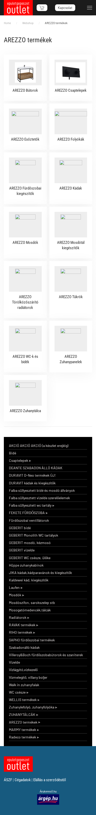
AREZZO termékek (23, 722)
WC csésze (17, 692)
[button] (89, 7)
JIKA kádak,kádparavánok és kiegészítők (40, 572)
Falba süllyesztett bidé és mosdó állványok (42, 490)
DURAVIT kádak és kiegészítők (32, 483)
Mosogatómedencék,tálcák (30, 610)
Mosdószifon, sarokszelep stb (32, 602)
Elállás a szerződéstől (49, 780)
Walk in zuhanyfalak (24, 685)
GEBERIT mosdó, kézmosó (30, 542)
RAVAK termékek (22, 625)
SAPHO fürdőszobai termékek (32, 640)
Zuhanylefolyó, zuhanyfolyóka (31, 707)
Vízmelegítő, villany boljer (28, 677)
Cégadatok (23, 780)
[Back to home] (18, 7)
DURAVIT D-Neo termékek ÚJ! (32, 475)
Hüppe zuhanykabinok (26, 565)
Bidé (12, 453)
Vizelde (14, 662)
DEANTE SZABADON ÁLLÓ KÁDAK (35, 468)
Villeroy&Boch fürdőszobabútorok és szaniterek (46, 655)
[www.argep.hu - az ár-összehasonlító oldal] (48, 799)
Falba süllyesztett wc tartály (30, 505)
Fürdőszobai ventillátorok (29, 520)
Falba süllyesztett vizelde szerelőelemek (39, 498)
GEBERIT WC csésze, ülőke (29, 558)
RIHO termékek (20, 632)
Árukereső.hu (48, 791)
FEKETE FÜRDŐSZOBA (27, 512)
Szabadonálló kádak (24, 647)
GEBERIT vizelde (22, 550)
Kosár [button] (42, 7)
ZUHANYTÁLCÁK (22, 714)
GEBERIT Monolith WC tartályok (33, 535)
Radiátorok (17, 617)
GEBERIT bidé (20, 528)
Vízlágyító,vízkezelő (23, 669)
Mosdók (15, 595)
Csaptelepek (18, 460)
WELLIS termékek (23, 699)
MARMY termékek (22, 729)
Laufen (14, 587)
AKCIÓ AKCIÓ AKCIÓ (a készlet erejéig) (38, 445)
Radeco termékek (22, 737)
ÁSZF (8, 780)
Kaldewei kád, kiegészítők (28, 580)
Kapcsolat (65, 8)
